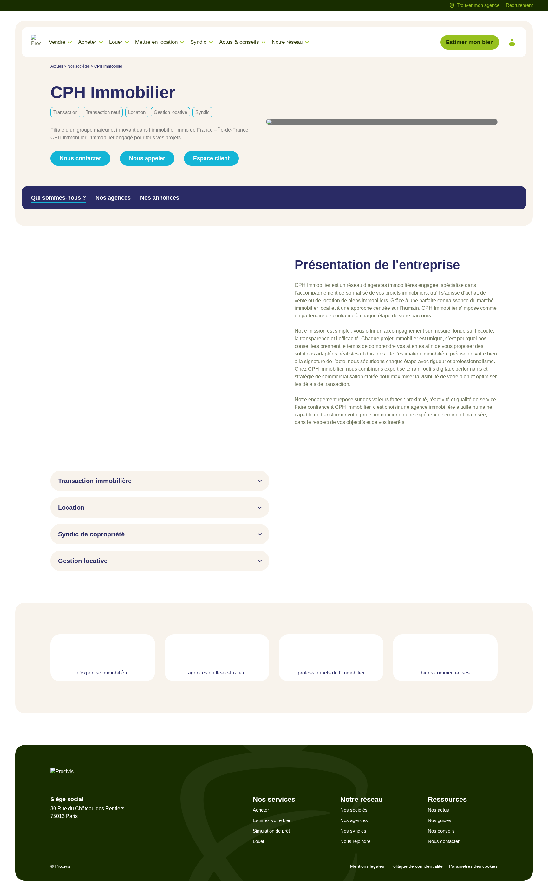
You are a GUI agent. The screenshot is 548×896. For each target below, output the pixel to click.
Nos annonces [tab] (159, 198)
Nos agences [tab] (113, 198)
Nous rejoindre (355, 841)
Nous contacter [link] (80, 158)
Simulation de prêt (271, 830)
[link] (512, 42)
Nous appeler (147, 158)
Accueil (56, 66)
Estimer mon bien (470, 42)
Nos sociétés (79, 66)
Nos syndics (353, 830)
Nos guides (439, 820)
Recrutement (519, 5)
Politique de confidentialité (416, 866)
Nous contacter (444, 841)
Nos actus (438, 810)
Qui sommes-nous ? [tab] (58, 198)
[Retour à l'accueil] (36, 42)
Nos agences (354, 820)
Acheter (261, 810)
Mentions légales (367, 866)
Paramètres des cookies (473, 866)
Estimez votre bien (272, 820)
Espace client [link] (211, 158)
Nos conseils (441, 830)
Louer (258, 841)
